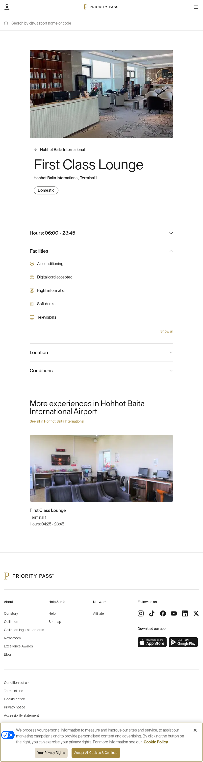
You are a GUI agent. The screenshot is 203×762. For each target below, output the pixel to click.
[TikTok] (152, 613)
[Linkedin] (185, 613)
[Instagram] (141, 613)
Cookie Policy (156, 742)
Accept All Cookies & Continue (96, 752)
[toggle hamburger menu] (196, 7)
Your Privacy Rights (51, 752)
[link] (152, 642)
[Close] (195, 730)
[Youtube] (174, 613)
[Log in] (7, 7)
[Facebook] (163, 613)
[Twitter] (196, 613)
